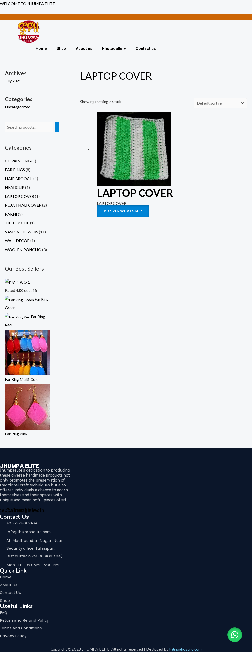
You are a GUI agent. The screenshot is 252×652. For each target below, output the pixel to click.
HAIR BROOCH (19, 178)
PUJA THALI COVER (23, 205)
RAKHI (11, 214)
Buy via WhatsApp (123, 211)
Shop (61, 48)
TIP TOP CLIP (17, 222)
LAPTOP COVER (19, 196)
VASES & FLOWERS (21, 231)
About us (84, 48)
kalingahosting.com (185, 649)
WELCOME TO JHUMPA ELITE (27, 3)
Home (41, 48)
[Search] (57, 127)
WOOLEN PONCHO (23, 249)
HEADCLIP (14, 187)
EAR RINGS (15, 169)
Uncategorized (17, 106)
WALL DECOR (17, 240)
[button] (234, 634)
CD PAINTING (18, 160)
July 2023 (13, 80)
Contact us (146, 48)
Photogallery (114, 48)
